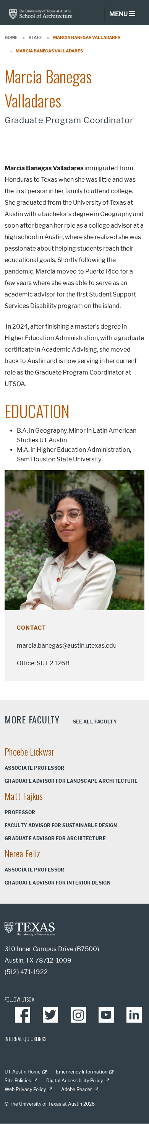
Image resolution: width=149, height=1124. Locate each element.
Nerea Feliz (22, 853)
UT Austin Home (22, 1072)
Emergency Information (81, 1072)
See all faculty (95, 722)
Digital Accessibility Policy (74, 1080)
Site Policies (18, 1080)
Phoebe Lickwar (30, 751)
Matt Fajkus (24, 796)
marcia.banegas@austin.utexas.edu (67, 645)
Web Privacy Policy (25, 1089)
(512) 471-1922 (26, 972)
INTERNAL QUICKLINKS (25, 1038)
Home (11, 37)
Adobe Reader (76, 1089)
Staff (35, 37)
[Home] (40, 13)
